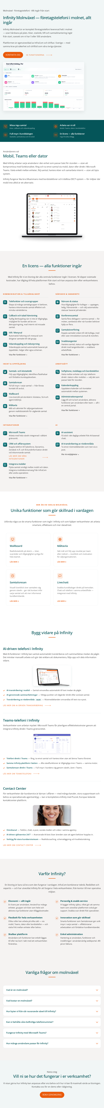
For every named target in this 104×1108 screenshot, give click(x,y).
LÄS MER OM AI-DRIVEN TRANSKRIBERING (23, 705)
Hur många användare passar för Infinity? (27, 1043)
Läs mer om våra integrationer (18, 457)
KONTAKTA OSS (13, 54)
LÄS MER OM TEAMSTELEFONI (17, 773)
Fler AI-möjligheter (69, 454)
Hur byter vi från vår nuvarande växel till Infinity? (31, 1011)
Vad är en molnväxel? (17, 989)
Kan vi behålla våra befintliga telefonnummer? (29, 1021)
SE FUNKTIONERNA (35, 55)
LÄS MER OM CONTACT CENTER (18, 845)
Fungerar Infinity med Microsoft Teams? (26, 1032)
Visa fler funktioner (17, 355)
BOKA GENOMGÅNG (52, 1094)
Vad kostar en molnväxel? (19, 1000)
